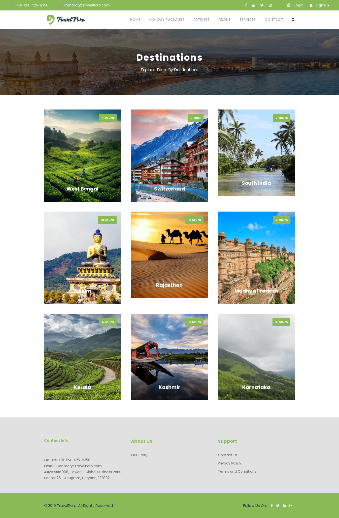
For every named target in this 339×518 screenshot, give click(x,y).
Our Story (139, 455)
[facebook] (246, 5)
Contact (274, 19)
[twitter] (262, 5)
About (224, 19)
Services (248, 19)
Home (135, 19)
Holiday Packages (166, 19)
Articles (201, 19)
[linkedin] (253, 5)
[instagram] (270, 5)
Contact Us (227, 455)
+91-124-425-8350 (32, 5)
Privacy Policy (229, 463)
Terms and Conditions (237, 471)
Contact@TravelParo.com (87, 5)
